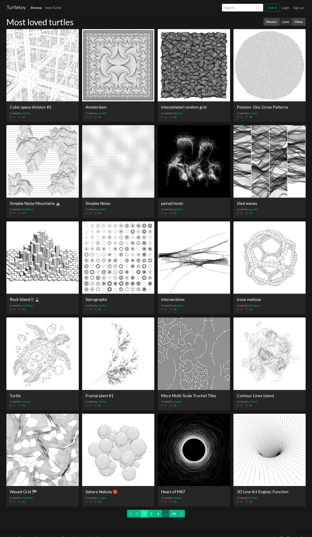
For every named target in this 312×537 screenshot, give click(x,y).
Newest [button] (271, 22)
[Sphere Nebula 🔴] (118, 450)
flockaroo (254, 305)
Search (272, 8)
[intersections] (194, 257)
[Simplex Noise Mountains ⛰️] (42, 161)
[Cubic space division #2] (42, 65)
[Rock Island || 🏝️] (42, 257)
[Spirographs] (118, 257)
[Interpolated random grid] (194, 65)
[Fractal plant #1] (118, 353)
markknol (27, 209)
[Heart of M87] (194, 450)
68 (174, 513)
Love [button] (285, 22)
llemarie (178, 113)
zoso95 (253, 209)
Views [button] (298, 22)
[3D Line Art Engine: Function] (269, 450)
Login (286, 8)
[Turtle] (42, 353)
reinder (26, 113)
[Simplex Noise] (118, 161)
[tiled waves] (269, 161)
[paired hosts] (194, 161)
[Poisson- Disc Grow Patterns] (269, 65)
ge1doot (178, 209)
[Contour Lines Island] (269, 353)
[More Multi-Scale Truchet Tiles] (194, 353)
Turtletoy (16, 7)
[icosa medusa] (269, 257)
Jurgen (177, 401)
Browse (36, 8)
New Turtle (53, 8)
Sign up (298, 8)
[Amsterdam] (118, 65)
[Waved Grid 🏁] (42, 450)
